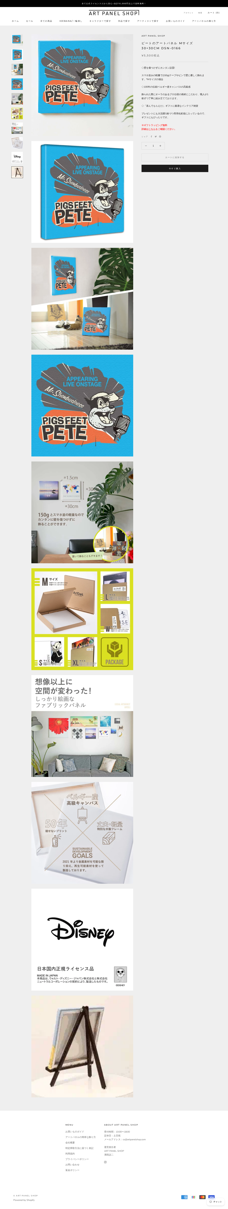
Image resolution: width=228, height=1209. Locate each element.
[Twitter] (156, 137)
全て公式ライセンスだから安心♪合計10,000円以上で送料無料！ (114, 3)
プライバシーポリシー (77, 1159)
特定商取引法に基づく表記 (79, 1148)
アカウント (189, 13)
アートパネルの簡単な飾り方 (80, 1137)
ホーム (15, 21)
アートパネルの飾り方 (204, 21)
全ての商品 (46, 21)
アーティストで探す (148, 21)
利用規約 (70, 1153)
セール (29, 21)
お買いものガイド (175, 21)
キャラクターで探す (100, 21)
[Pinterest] (160, 137)
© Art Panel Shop (25, 1195)
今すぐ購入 (175, 168)
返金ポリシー (72, 1170)
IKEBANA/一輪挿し (71, 21)
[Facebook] (151, 137)
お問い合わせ (72, 1164)
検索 (200, 13)
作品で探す (124, 21)
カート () (214, 12)
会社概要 (70, 1142)
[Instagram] (105, 1162)
